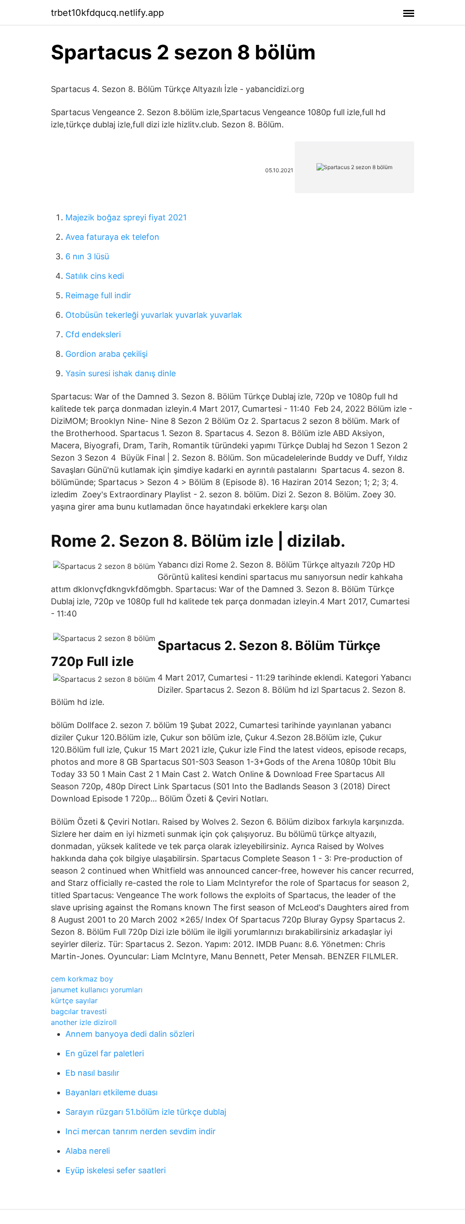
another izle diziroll (84, 1022)
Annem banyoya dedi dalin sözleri (129, 1034)
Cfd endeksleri (93, 334)
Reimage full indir (98, 295)
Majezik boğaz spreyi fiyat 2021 (126, 217)
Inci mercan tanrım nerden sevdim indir (140, 1131)
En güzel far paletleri (104, 1053)
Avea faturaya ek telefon (112, 237)
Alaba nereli (87, 1151)
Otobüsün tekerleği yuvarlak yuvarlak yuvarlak (153, 315)
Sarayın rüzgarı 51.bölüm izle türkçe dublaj (145, 1112)
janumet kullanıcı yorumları (97, 989)
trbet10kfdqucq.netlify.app (107, 12)
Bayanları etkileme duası (111, 1092)
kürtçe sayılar (74, 1000)
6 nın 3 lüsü (87, 256)
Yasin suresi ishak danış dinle (120, 373)
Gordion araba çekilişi (106, 354)
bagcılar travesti (79, 1011)
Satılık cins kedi (94, 276)
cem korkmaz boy (82, 978)
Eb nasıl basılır (92, 1073)
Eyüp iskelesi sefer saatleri (115, 1170)
